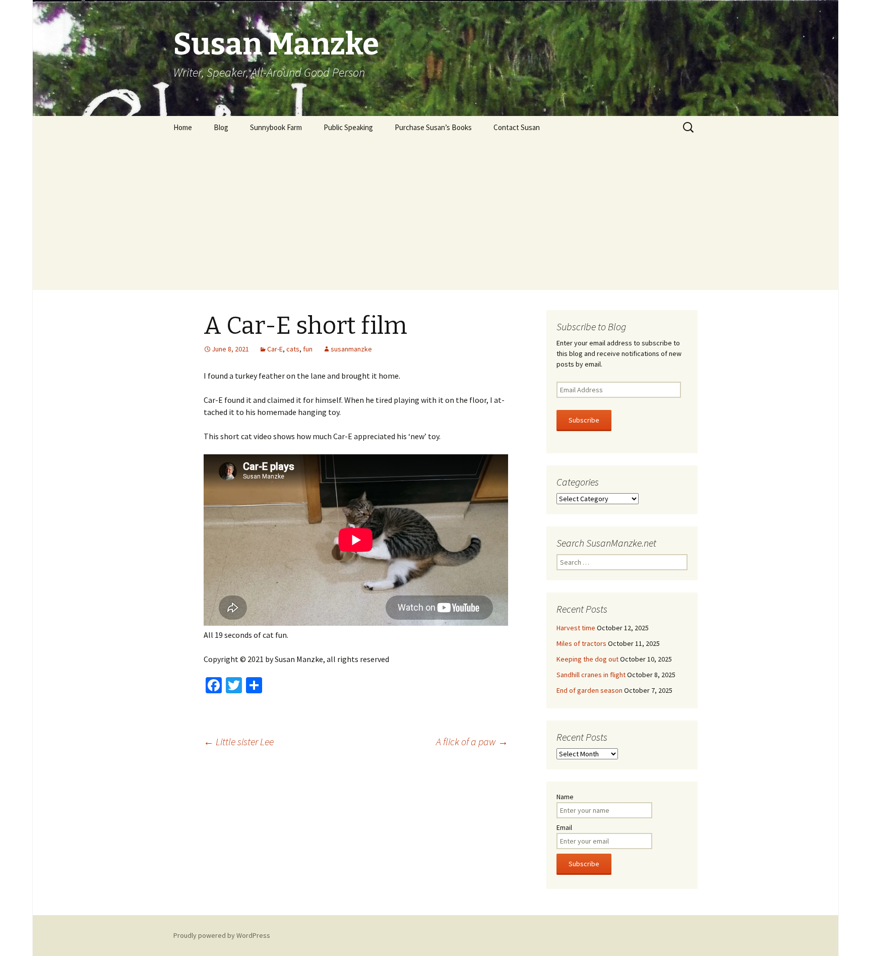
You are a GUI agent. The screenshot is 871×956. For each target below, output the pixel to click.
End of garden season (589, 690)
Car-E (275, 348)
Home (182, 127)
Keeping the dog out (587, 659)
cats (292, 348)
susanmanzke (351, 348)
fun (308, 348)
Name (565, 796)
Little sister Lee (239, 741)
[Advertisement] (435, 214)
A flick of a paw (472, 741)
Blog (221, 127)
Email (564, 827)
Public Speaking (348, 127)
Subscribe (584, 420)
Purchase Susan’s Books (433, 127)
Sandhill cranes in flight (591, 674)
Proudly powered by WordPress (221, 935)
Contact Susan (516, 127)
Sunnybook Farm (276, 127)
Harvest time (575, 627)
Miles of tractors (581, 643)
